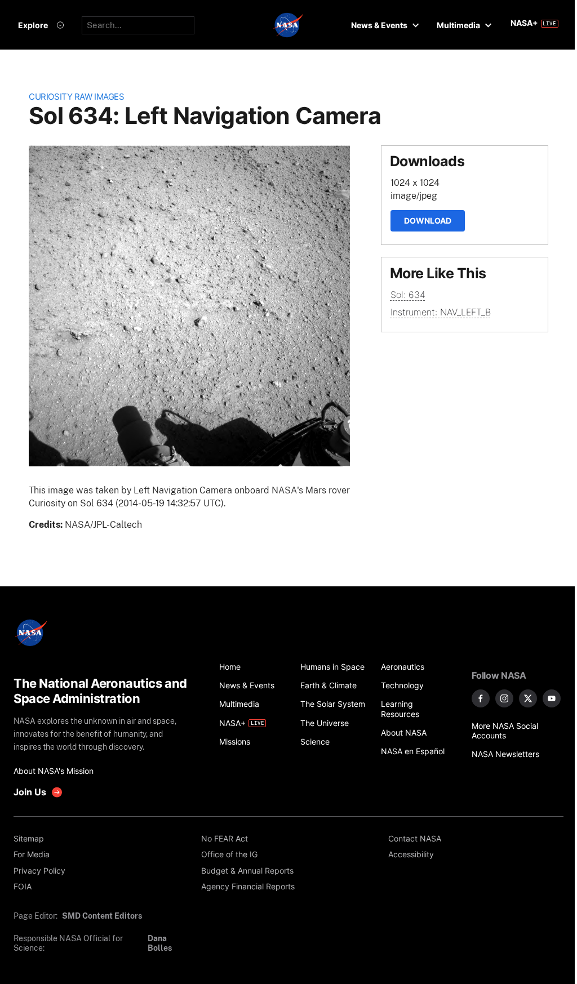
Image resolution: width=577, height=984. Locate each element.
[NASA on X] (528, 698)
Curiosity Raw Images (76, 97)
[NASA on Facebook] (481, 698)
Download (427, 220)
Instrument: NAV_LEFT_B (440, 312)
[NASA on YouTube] (552, 698)
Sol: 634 (407, 294)
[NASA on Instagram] (504, 698)
